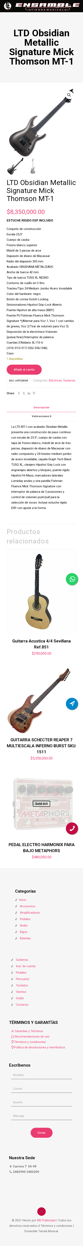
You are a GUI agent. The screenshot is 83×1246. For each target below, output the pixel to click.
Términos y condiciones (30, 1042)
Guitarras (69, 380)
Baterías (25, 938)
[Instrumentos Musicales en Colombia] (42, 6)
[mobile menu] (77, 6)
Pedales (25, 919)
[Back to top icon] (41, 1211)
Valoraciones (41, 416)
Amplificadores (30, 912)
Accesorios (27, 906)
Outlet (20, 998)
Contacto (22, 1004)
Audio (24, 925)
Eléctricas (55, 380)
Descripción (41, 407)
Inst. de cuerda (25, 966)
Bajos (23, 932)
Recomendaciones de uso (32, 1036)
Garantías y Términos (28, 1031)
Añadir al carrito (24, 369)
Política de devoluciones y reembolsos (39, 1047)
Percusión (22, 979)
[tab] (41, 407)
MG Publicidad (46, 1220)
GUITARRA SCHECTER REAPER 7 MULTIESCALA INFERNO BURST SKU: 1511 (41, 745)
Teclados (22, 985)
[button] (69, 95)
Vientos (21, 992)
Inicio (22, 900)
